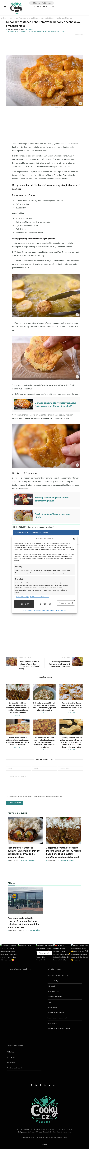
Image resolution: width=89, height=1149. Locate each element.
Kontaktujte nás (61, 610)
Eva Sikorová (52, 860)
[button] (74, 539)
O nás (49, 1002)
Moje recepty (11, 1063)
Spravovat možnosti (66, 603)
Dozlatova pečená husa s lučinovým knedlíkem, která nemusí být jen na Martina (59, 664)
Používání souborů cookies (56, 1013)
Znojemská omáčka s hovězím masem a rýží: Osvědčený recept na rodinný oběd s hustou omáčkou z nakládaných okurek (17, 707)
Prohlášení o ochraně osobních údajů (44, 610)
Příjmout (24, 604)
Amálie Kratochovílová (16, 29)
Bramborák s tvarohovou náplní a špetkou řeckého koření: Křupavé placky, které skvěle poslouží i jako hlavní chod (44, 742)
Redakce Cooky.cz (53, 991)
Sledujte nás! (45, 953)
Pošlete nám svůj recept (14, 1068)
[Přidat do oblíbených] (4, 169)
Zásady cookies (27, 610)
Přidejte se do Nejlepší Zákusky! (31, 532)
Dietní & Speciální (12, 31)
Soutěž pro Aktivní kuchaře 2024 (58, 976)
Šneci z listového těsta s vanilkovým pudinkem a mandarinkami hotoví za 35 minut (71, 706)
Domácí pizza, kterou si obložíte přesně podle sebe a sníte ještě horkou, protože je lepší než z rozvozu (17, 741)
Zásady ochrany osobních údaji (57, 1018)
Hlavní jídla (69, 860)
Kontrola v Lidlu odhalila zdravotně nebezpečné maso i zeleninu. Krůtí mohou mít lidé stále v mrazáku (24, 922)
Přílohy (23, 31)
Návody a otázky (53, 981)
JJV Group (39, 1132)
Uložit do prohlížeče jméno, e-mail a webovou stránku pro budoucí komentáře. (35, 797)
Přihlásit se (10, 1052)
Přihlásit (36, 3)
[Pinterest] (4, 159)
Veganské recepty (41, 31)
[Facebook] (4, 150)
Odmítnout (45, 604)
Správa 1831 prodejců (22, 597)
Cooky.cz (21, 1132)
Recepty (31, 31)
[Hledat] (52, 6)
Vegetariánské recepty (57, 31)
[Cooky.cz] (16, 8)
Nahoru (45, 1144)
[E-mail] (4, 164)
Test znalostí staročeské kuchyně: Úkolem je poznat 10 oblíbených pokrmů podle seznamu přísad (24, 852)
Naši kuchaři (51, 986)
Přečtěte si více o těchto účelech (39, 597)
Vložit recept (46, 3)
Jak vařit (31, 860)
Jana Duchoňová (14, 860)
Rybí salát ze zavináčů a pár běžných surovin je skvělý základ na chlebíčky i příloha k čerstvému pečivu (44, 706)
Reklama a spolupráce (55, 997)
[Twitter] (4, 155)
